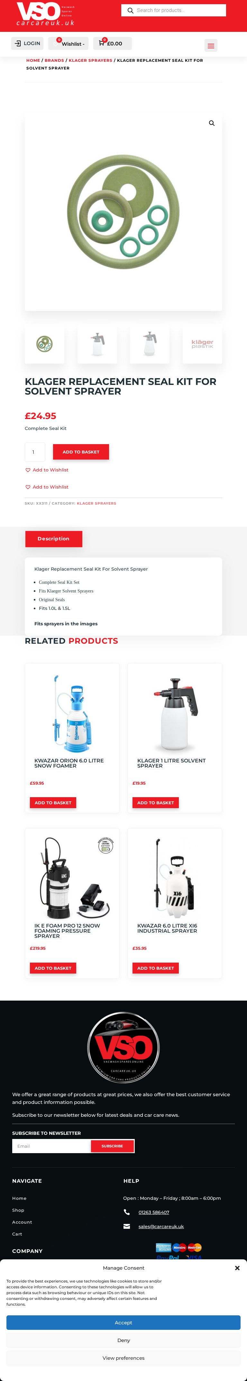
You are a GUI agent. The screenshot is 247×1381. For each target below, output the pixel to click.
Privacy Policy (123, 1372)
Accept (123, 1323)
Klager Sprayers (91, 60)
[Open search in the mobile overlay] (173, 10)
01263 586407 (154, 1212)
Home (33, 60)
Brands (54, 60)
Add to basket (81, 451)
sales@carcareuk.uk (161, 1226)
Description (54, 539)
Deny (123, 1340)
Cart (17, 1233)
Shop (18, 1210)
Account (22, 1222)
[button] (237, 1268)
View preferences (124, 1358)
